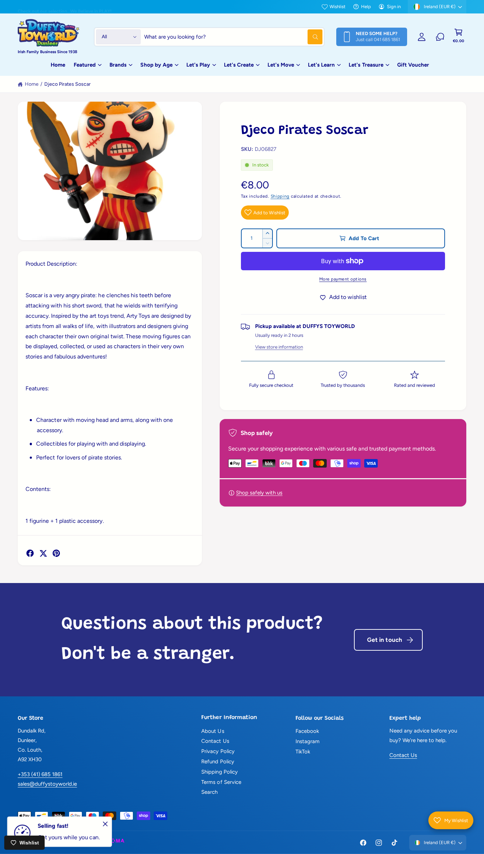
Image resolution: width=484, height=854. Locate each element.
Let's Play (198, 65)
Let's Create (239, 65)
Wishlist (337, 6)
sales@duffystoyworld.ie (47, 784)
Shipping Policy (219, 772)
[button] (458, 37)
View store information (279, 347)
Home (32, 84)
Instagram (308, 741)
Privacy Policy (217, 751)
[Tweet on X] (43, 553)
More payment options (343, 279)
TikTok (303, 751)
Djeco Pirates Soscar (67, 84)
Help (366, 6)
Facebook (307, 731)
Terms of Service (221, 782)
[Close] (105, 824)
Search (209, 792)
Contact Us (215, 741)
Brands (117, 65)
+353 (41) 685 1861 (40, 774)
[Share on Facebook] (30, 553)
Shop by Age (156, 65)
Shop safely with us (259, 493)
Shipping (280, 196)
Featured (85, 65)
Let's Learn (321, 65)
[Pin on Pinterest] (56, 553)
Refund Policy (217, 761)
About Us (212, 731)
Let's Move (281, 65)
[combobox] (233, 37)
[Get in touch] (440, 37)
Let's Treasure (366, 65)
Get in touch (384, 639)
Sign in (394, 6)
